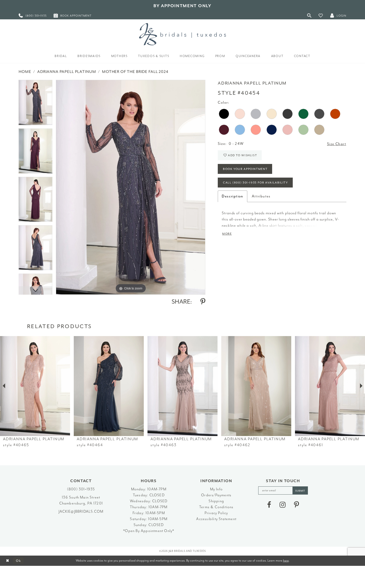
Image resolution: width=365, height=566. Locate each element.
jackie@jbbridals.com (81, 511)
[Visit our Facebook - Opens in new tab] (269, 505)
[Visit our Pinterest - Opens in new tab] (296, 505)
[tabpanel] (35, 104)
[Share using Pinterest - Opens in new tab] (202, 302)
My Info (216, 489)
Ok (18, 561)
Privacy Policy (216, 513)
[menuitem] (32, 15)
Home (25, 71)
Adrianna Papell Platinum (66, 71)
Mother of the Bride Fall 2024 (135, 71)
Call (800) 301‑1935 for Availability (255, 183)
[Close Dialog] (7, 560)
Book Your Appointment (245, 169)
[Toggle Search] (309, 15)
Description (232, 196)
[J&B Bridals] (182, 34)
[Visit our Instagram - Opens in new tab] (283, 505)
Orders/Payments (216, 495)
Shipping (216, 501)
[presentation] (35, 386)
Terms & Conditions (216, 507)
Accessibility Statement (216, 519)
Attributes (261, 196)
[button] (321, 15)
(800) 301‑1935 (81, 489)
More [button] (227, 234)
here (286, 560)
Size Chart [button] (336, 144)
